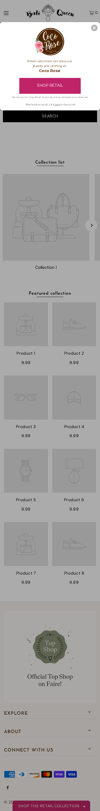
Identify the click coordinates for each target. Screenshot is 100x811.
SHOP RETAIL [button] (50, 85)
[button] (94, 28)
